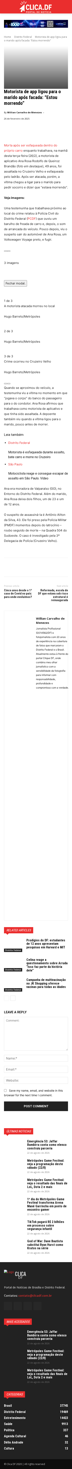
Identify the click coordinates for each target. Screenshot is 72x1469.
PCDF (32, 219)
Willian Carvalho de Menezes (24, 112)
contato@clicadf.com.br (35, 1295)
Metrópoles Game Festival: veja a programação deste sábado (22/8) (45, 1164)
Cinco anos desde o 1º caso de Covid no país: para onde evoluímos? (18, 593)
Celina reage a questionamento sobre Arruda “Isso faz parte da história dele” (47, 965)
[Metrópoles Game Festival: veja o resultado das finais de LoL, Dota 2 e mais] (14, 1185)
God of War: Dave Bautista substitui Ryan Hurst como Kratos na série (45, 1244)
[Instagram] (18, 1306)
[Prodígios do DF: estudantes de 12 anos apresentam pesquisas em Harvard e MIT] (13, 945)
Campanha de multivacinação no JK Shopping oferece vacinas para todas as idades (46, 983)
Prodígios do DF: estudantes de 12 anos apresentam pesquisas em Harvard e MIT (45, 943)
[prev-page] (6, 998)
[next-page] (12, 998)
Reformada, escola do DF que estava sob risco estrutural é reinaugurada (53, 595)
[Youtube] (37, 1306)
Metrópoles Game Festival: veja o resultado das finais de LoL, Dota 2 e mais (47, 1183)
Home (7, 37)
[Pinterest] (26, 568)
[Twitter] (17, 568)
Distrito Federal (23, 37)
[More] (45, 568)
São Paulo (15, 464)
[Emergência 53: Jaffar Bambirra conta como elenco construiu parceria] (14, 1147)
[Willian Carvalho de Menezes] (20, 765)
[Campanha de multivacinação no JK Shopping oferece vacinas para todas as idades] (13, 985)
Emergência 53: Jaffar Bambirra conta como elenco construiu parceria (47, 1144)
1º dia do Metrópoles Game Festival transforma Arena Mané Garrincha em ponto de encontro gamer (47, 1204)
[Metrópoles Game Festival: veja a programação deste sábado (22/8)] (14, 1166)
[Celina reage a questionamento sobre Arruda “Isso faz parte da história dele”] (13, 965)
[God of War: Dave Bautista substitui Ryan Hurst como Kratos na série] (14, 1246)
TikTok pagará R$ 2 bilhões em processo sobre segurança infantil (45, 1225)
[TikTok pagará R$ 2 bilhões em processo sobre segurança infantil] (14, 1227)
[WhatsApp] (36, 568)
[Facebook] (8, 568)
